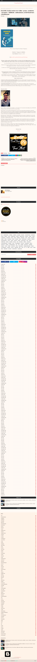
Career (9, 236)
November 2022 (18, 328)
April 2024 (18, 304)
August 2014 (18, 470)
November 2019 (18, 380)
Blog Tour (18, 522)
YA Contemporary (3, 247)
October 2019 (18, 381)
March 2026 (18, 271)
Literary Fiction (23, 240)
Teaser (18, 605)
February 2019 (18, 393)
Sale (16, 244)
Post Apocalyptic (17, 243)
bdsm (19, 247)
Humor (12, 240)
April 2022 (18, 338)
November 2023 (18, 311)
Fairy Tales (32, 237)
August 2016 (18, 436)
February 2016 (18, 444)
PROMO (4, 8)
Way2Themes (8, 660)
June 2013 (18, 490)
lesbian (34, 247)
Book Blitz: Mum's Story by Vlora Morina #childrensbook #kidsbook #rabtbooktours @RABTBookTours (19, 647)
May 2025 (18, 285)
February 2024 (18, 307)
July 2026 (18, 265)
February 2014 (18, 479)
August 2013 (18, 487)
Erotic (26, 237)
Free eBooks (18, 553)
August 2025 (18, 281)
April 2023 (18, 321)
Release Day (3, 244)
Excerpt (29, 237)
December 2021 (18, 344)
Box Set (2, 236)
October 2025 (18, 278)
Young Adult (16, 247)
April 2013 (18, 493)
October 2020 (18, 364)
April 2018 (18, 407)
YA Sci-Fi (12, 247)
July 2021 (18, 351)
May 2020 (18, 371)
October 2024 (18, 295)
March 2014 (18, 477)
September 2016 (18, 434)
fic (18, 624)
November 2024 (18, 294)
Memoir (30, 240)
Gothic (18, 557)
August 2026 (18, 264)
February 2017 (18, 427)
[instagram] (35, 1)
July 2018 (18, 403)
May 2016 (18, 440)
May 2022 (18, 337)
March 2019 (18, 391)
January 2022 (18, 343)
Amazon (18, 130)
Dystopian (18, 237)
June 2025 (18, 284)
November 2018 (18, 397)
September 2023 (18, 314)
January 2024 (18, 308)
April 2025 (18, 287)
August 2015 (18, 453)
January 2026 (18, 274)
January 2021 (18, 360)
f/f (24, 247)
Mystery (18, 574)
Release (31, 243)
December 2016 (18, 430)
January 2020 (18, 377)
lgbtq (2, 248)
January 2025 (18, 291)
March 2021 (18, 357)
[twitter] (34, 1)
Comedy (33, 236)
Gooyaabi (16, 660)
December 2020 (18, 361)
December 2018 (18, 396)
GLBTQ (18, 554)
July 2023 (18, 317)
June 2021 (18, 353)
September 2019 (18, 383)
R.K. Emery (7, 190)
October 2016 (18, 433)
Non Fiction (5, 153)
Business (6, 236)
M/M (27, 240)
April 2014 (18, 476)
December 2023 (18, 310)
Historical (18, 561)
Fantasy (18, 550)
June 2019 (18, 387)
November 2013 (18, 483)
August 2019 (18, 384)
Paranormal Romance (4, 243)
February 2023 (18, 324)
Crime (12, 237)
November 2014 (18, 466)
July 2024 (18, 300)
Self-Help (22, 244)
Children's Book (22, 236)
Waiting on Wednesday (18, 612)
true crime (9, 248)
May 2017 (18, 423)
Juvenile (19, 240)
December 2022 (18, 327)
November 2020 (18, 363)
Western (18, 613)
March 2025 (18, 288)
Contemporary (3, 237)
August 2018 (18, 401)
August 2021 (18, 350)
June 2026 (18, 267)
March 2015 (18, 460)
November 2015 (18, 449)
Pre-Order (22, 243)
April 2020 (18, 373)
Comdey (30, 236)
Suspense (18, 604)
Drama (15, 237)
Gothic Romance (18, 558)
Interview (15, 240)
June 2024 (18, 301)
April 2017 (18, 424)
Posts (3, 220)
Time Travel (18, 608)
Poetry (13, 243)
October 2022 (18, 330)
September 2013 (18, 486)
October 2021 (18, 347)
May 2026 (18, 268)
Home (2, 0)
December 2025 (18, 275)
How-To (9, 240)
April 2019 (18, 390)
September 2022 (18, 331)
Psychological (27, 243)
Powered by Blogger (17, 657)
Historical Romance (4, 240)
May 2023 (18, 320)
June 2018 (18, 404)
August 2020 (18, 367)
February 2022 (18, 341)
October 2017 (18, 416)
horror (31, 247)
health (28, 247)
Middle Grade (18, 573)
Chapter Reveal (13, 236)
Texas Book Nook (18, 3)
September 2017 (18, 417)
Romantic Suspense (12, 244)
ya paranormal (20, 248)
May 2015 (18, 457)
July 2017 (18, 420)
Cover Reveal (8, 237)
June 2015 (18, 456)
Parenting (9, 243)
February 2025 (18, 290)
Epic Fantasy (22, 237)
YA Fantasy (8, 247)
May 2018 (18, 406)
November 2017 (18, 414)
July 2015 (18, 454)
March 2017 (18, 426)
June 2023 (18, 318)
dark (22, 247)
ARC (18, 515)
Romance (7, 244)
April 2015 (18, 459)
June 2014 (18, 473)
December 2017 (18, 413)
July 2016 (18, 437)
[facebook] (32, 1)
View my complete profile (8, 191)
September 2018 (18, 400)
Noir (18, 578)
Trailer (18, 609)
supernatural (5, 248)
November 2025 (18, 277)
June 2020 (18, 370)
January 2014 (18, 480)
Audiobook (18, 519)
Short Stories (26, 244)
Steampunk (30, 244)
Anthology (18, 518)
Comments (4, 221)
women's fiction (14, 248)
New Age (18, 577)
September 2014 (18, 469)
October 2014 (18, 467)
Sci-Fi (19, 244)
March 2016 (18, 443)
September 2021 (18, 348)
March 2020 (18, 374)
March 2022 (18, 340)
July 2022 (18, 334)
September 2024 (18, 297)
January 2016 (18, 446)
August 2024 (18, 298)
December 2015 (18, 447)
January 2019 (18, 394)
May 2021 (18, 354)
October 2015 (18, 450)
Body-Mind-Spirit (18, 523)
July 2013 (18, 489)
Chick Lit (17, 236)
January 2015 (18, 463)
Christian (26, 236)
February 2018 (18, 410)
